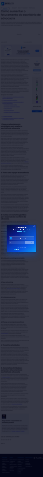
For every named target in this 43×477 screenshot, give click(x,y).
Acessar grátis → (29, 242)
